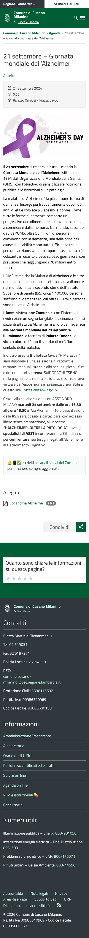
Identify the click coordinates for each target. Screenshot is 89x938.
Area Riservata (15, 899)
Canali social (13, 805)
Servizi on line (14, 775)
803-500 (10, 848)
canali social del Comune (58, 462)
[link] (42, 390)
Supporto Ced (45, 899)
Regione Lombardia (17, 3)
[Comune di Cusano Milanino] (7, 17)
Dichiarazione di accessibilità (26, 905)
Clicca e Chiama (28, 21)
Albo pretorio (13, 746)
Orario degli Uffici (17, 755)
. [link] (42, 390)
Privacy (61, 893)
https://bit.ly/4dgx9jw (41, 390)
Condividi (59, 527)
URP (67, 899)
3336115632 (42, 691)
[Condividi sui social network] (81, 527)
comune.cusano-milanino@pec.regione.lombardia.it (31, 679)
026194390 (36, 662)
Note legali (39, 893)
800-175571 (64, 856)
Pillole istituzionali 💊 (20, 795)
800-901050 (65, 833)
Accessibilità (13, 893)
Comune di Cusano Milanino (29, 14)
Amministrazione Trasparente (27, 736)
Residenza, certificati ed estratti (28, 765)
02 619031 (18, 644)
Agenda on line (15, 785)
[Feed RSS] (59, 905)
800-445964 (67, 865)
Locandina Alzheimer (27, 503)
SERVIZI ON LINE (67, 3)
